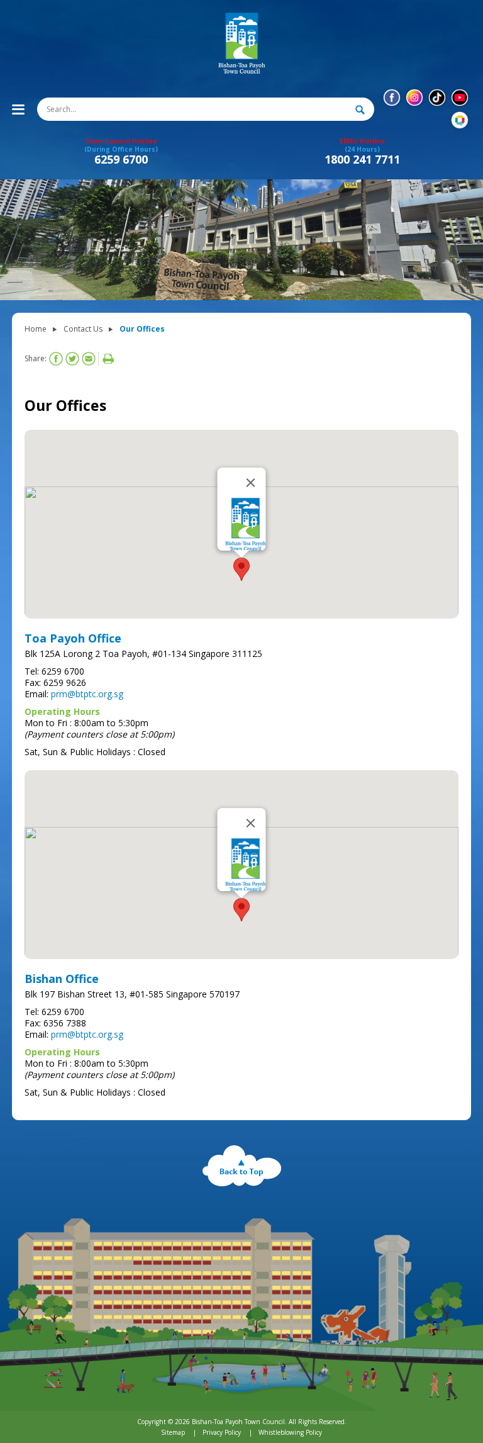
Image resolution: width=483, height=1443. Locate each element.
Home (36, 328)
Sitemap (173, 1432)
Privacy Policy (222, 1432)
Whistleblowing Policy (290, 1432)
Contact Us (83, 328)
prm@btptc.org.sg (87, 694)
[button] (241, 569)
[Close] (251, 483)
